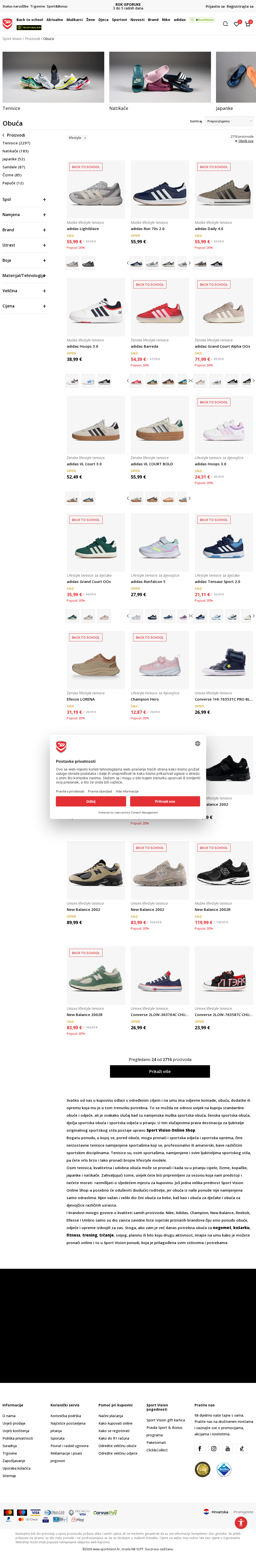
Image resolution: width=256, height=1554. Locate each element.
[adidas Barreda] (160, 307)
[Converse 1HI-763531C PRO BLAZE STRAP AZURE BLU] (224, 660)
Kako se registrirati (114, 1430)
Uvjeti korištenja (15, 1430)
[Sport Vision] (7, 23)
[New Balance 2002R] (224, 870)
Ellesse (73, 1220)
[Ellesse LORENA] (96, 660)
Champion (199, 1212)
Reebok (242, 1212)
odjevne (193, 1100)
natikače (91, 1175)
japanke (74, 1175)
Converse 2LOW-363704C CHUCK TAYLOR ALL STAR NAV (160, 1014)
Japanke (13, 158)
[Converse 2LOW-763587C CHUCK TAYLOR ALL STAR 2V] (224, 975)
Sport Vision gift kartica (165, 1420)
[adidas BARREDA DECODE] (152, 380)
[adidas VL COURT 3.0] (88, 498)
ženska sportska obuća (229, 1115)
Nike (170, 1212)
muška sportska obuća (185, 1115)
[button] (44, 19)
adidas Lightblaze (83, 228)
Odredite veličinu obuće (117, 1445)
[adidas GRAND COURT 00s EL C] (88, 616)
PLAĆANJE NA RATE (128, 4)
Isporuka (57, 1438)
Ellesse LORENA (81, 699)
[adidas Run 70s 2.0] (160, 189)
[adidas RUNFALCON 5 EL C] (152, 616)
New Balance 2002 (211, 804)
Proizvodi (32, 38)
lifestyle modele (151, 1160)
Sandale (13, 166)
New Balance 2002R (212, 909)
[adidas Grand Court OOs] (96, 542)
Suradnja (9, 1445)
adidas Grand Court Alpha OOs (222, 346)
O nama (9, 1415)
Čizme (12, 174)
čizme (224, 1167)
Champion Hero (145, 699)
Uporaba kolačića (16, 1468)
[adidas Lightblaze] (96, 189)
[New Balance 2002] (224, 765)
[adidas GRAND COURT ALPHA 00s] (216, 380)
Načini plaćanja (110, 1415)
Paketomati (156, 1442)
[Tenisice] (53, 77)
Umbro (89, 1220)
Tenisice (16, 142)
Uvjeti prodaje (14, 1423)
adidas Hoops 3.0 (82, 346)
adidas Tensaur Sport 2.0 (217, 581)
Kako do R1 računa (113, 1438)
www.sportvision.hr (106, 1549)
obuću (223, 1100)
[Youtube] (228, 1449)
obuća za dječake (205, 1197)
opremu (74, 1107)
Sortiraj (196, 121)
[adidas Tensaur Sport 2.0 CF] (216, 616)
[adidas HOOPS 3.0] (88, 380)
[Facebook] (200, 1449)
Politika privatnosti (17, 1438)
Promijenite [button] (244, 1511)
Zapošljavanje (13, 1460)
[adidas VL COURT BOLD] (160, 425)
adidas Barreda (144, 346)
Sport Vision (12, 38)
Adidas (182, 1212)
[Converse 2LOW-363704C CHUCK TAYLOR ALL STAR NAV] (160, 975)
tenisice (98, 1145)
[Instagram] (214, 1449)
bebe (166, 1197)
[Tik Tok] (242, 1449)
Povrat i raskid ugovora (69, 1445)
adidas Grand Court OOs (89, 581)
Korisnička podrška (65, 1415)
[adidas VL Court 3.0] (96, 425)
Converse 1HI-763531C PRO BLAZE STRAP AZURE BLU (224, 699)
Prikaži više (160, 1071)
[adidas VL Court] (184, 498)
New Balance (222, 1212)
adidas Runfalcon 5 (148, 581)
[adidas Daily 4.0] (224, 189)
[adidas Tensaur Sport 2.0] (224, 542)
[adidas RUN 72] (168, 263)
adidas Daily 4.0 (209, 228)
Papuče (13, 182)
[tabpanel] (53, 81)
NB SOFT (137, 1549)
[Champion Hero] (160, 660)
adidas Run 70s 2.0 (147, 228)
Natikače (15, 150)
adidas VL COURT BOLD (152, 463)
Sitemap (9, 1475)
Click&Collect (157, 1450)
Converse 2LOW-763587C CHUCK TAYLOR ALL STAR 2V (224, 1014)
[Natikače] (160, 77)
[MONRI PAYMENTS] (78, 1519)
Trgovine (9, 1453)
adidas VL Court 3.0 (84, 463)
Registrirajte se (240, 6)
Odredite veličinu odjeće (118, 1453)
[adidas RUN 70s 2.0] (152, 263)
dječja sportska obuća (86, 1122)
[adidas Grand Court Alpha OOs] (224, 307)
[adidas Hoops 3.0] (96, 307)
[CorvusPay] (105, 1512)
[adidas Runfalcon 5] (160, 542)
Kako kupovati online (115, 1423)
